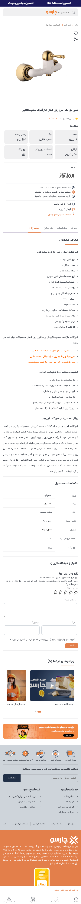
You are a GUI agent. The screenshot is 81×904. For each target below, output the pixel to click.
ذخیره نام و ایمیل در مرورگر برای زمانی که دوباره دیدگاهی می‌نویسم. (42, 639)
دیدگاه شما (70, 600)
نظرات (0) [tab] (48, 228)
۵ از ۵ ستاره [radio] (55, 592)
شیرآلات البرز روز (53, 25)
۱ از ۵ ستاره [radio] (76, 592)
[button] (39, 712)
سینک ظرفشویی (20, 823)
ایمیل (35, 622)
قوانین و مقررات (66, 806)
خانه (76, 25)
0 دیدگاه (53, 118)
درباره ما (70, 801)
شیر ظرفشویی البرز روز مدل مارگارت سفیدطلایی (51, 362)
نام (74, 622)
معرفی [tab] (73, 228)
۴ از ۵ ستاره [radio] (60, 592)
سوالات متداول (66, 812)
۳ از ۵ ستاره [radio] (65, 592)
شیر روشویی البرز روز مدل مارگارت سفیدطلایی (52, 356)
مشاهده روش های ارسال (59, 214)
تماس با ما (69, 796)
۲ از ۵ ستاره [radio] (71, 592)
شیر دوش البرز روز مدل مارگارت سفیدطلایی (53, 350)
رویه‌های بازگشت (28, 806)
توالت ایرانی (56, 823)
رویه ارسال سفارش (27, 801)
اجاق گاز (72, 823)
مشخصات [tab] (62, 228)
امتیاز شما (72, 588)
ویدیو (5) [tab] (34, 228)
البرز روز (48, 503)
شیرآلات (67, 25)
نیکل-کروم (47, 529)
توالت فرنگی (39, 823)
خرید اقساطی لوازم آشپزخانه (22, 796)
